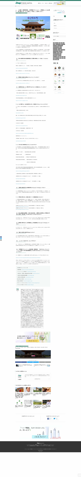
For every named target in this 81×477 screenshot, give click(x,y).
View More (59, 92)
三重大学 (25, 347)
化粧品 (58, 52)
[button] (21, 362)
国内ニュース (55, 56)
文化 (62, 56)
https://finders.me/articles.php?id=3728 (21, 95)
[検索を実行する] (65, 16)
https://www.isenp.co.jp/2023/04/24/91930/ (22, 68)
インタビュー (63, 44)
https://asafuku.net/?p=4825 (19, 112)
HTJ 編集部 (19, 379)
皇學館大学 (46, 347)
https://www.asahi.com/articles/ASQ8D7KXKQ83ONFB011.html (24, 133)
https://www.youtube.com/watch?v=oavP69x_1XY (22, 83)
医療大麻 (55, 25)
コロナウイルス (55, 48)
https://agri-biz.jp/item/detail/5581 (20, 178)
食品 (56, 59)
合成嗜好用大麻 (55, 55)
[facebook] (63, 0)
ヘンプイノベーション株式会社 (19, 347)
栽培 (64, 56)
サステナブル (59, 48)
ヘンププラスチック (55, 51)
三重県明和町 (28, 347)
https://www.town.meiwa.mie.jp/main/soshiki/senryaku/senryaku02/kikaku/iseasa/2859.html (28, 257)
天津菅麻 (35, 347)
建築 (60, 56)
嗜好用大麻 (59, 55)
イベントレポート (58, 44)
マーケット (55, 28)
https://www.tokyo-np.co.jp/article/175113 (22, 125)
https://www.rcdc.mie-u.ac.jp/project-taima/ (22, 100)
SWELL (41, 451)
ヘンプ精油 (60, 51)
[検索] (65, 0)
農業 (53, 59)
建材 (58, 56)
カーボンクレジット (60, 45)
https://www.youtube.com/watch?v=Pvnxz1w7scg (22, 73)
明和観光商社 (38, 347)
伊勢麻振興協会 (32, 347)
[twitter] (64, 0)
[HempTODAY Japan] (23, 3)
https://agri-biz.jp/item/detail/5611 (20, 183)
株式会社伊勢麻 (42, 347)
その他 (54, 44)
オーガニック (55, 45)
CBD (54, 23)
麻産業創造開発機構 (17, 348)
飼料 (58, 59)
